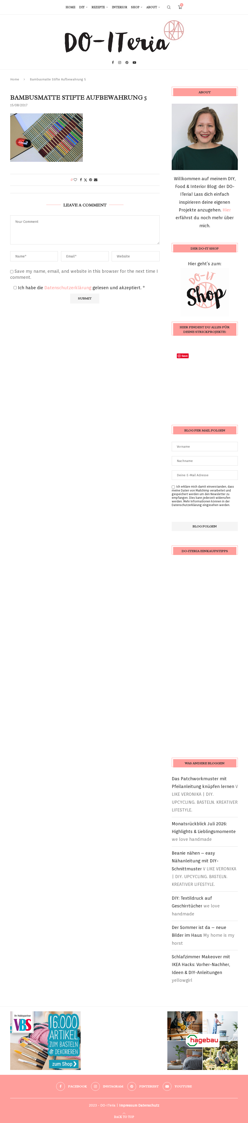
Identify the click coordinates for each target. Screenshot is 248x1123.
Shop (135, 7)
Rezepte (98, 7)
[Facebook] (113, 62)
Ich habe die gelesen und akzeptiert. (81, 287)
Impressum (128, 1105)
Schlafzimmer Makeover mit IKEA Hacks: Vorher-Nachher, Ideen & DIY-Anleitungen (201, 964)
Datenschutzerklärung (68, 287)
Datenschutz (148, 1105)
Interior (119, 7)
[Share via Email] (95, 180)
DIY (82, 7)
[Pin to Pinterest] (90, 180)
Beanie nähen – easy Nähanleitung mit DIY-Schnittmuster (195, 860)
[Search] (168, 7)
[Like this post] (75, 180)
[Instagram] (119, 62)
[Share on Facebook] (81, 180)
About (151, 7)
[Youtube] (134, 62)
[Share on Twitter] (85, 180)
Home (70, 7)
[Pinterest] (126, 62)
